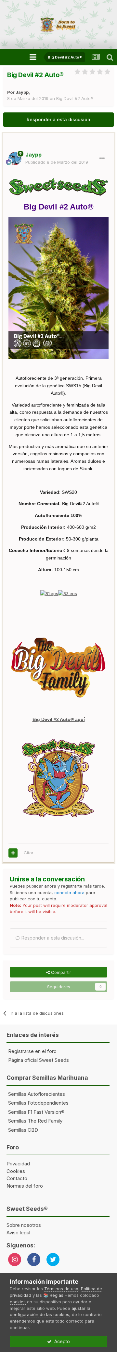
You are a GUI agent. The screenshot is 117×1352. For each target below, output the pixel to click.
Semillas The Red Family (35, 1121)
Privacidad (18, 1163)
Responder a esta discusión (58, 119)
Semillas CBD (23, 1130)
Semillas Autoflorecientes (36, 1094)
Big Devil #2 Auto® (75, 98)
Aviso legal (18, 1232)
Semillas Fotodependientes (38, 1103)
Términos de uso (61, 1288)
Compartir (60, 972)
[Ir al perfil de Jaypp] (14, 158)
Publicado (56, 162)
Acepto (61, 1341)
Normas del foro (24, 1186)
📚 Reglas (53, 1295)
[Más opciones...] (102, 158)
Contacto (16, 1178)
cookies (18, 1301)
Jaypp (22, 92)
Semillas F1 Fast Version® (36, 1112)
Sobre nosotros (23, 1225)
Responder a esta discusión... (52, 938)
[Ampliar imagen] (49, 593)
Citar (28, 852)
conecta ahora (69, 892)
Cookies (15, 1171)
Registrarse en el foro (32, 1051)
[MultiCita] (13, 853)
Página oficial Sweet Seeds (38, 1060)
